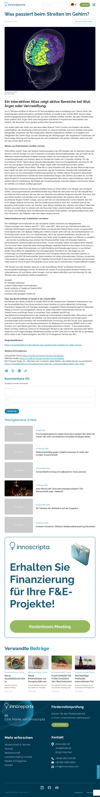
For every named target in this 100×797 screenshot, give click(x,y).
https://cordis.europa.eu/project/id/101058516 (42, 358)
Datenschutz (91, 792)
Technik (9, 748)
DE (75, 4)
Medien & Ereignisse (15, 761)
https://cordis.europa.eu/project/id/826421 (43, 355)
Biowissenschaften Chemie (84, 21)
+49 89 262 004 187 (65, 758)
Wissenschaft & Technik (17, 744)
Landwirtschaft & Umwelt (18, 756)
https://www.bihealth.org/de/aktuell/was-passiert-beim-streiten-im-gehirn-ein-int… (43, 345)
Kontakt (85, 5)
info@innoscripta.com (67, 766)
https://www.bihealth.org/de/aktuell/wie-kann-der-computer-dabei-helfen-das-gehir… (45, 364)
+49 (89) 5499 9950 (65, 762)
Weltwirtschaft (12, 752)
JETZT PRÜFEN (60, 725)
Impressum (79, 792)
